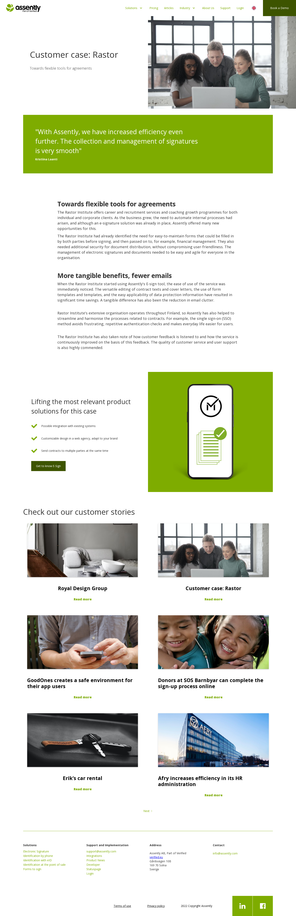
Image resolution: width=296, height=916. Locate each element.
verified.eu (156, 857)
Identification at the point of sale (44, 865)
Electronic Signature (36, 851)
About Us (208, 8)
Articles (169, 8)
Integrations (94, 856)
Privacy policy (156, 906)
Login (240, 8)
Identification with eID (37, 860)
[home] (23, 7)
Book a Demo (279, 8)
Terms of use (122, 906)
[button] (134, 8)
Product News (95, 860)
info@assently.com (225, 853)
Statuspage (93, 869)
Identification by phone (38, 856)
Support (225, 8)
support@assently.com (101, 851)
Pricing (153, 8)
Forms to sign (32, 869)
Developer (93, 865)
